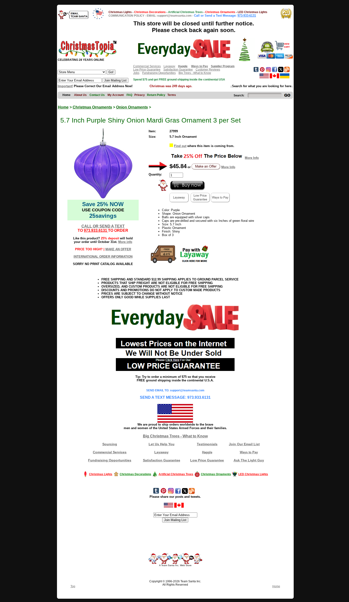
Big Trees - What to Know (195, 73)
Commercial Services (147, 66)
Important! (65, 86)
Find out (180, 146)
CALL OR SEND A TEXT (103, 226)
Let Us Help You (161, 444)
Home (63, 107)
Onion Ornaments (132, 107)
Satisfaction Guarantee (178, 69)
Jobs (136, 73)
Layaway (169, 66)
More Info (252, 158)
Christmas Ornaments (92, 107)
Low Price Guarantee (146, 69)
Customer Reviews (208, 69)
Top (73, 586)
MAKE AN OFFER (118, 249)
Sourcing (109, 444)
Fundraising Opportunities (159, 73)
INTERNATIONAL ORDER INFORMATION (103, 256)
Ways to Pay (249, 452)
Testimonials (207, 444)
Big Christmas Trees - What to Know (175, 436)
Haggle (207, 452)
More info (125, 242)
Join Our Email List (244, 444)
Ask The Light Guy (249, 460)
